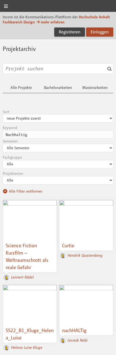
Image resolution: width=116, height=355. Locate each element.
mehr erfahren (52, 22)
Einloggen (100, 31)
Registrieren (69, 31)
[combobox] (58, 68)
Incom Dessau (58, 6)
